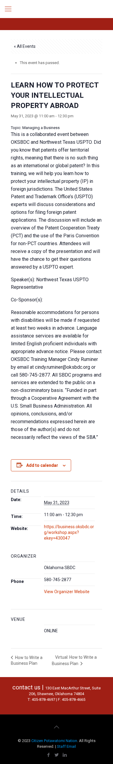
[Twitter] (56, 755)
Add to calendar (42, 465)
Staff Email (66, 746)
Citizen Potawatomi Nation (54, 740)
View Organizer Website (66, 591)
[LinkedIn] (64, 755)
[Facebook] (48, 755)
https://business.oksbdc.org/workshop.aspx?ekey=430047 (69, 532)
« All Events (25, 46)
